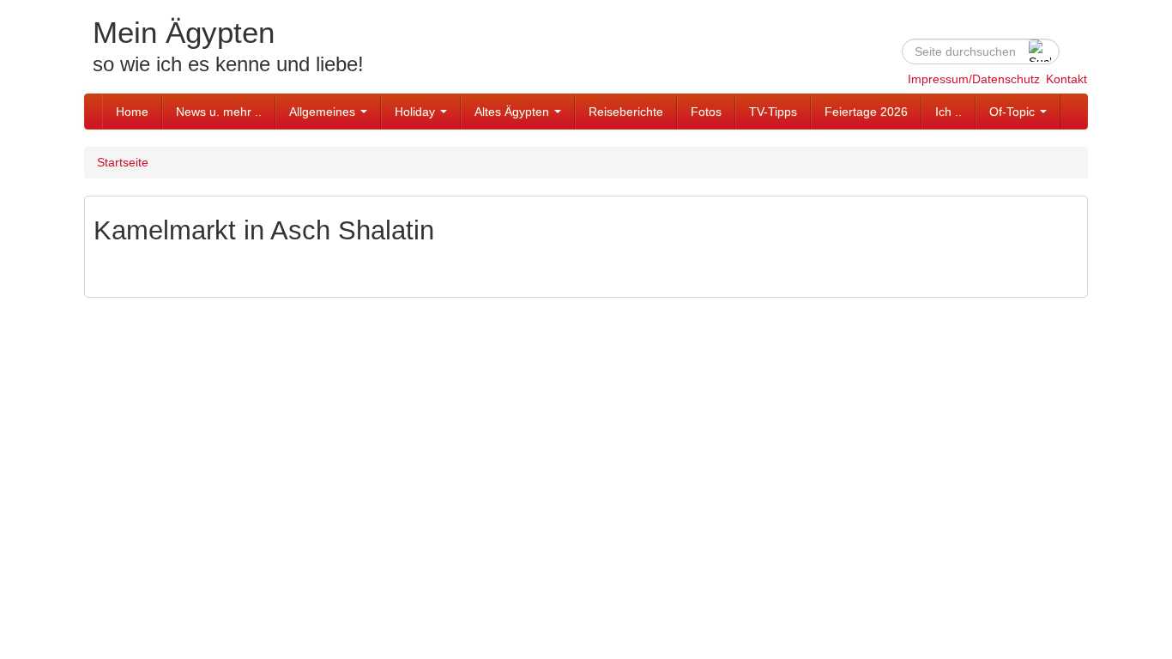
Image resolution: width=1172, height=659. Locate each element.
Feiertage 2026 (866, 111)
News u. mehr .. (219, 111)
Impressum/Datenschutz (974, 79)
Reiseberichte (626, 111)
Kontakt (1066, 79)
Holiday (416, 111)
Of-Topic (1013, 111)
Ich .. (948, 111)
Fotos (706, 111)
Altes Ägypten (513, 111)
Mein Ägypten (184, 32)
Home (132, 111)
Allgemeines (324, 111)
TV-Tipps (773, 111)
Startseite (122, 162)
